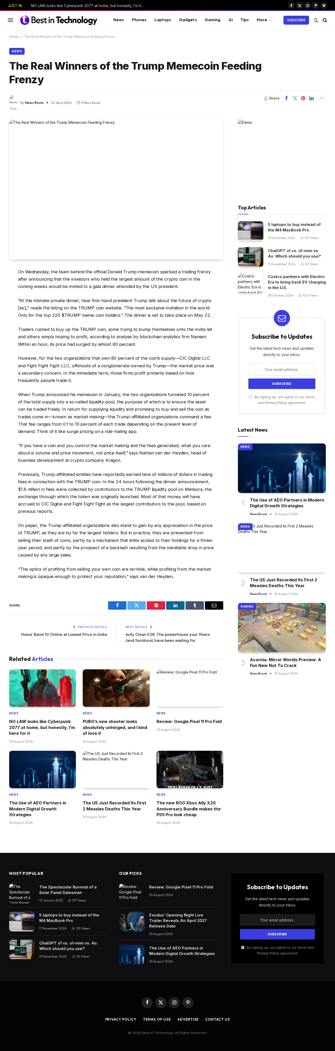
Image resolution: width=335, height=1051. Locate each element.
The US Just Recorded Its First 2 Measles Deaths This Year (114, 805)
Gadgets (188, 19)
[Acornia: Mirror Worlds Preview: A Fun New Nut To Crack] (282, 627)
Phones (139, 19)
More (262, 19)
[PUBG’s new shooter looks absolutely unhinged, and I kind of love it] (116, 688)
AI (230, 19)
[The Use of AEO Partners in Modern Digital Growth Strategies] (42, 769)
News (118, 19)
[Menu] (10, 20)
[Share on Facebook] (286, 98)
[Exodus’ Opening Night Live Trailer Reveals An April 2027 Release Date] (131, 921)
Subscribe (296, 20)
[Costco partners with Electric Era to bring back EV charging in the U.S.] (250, 283)
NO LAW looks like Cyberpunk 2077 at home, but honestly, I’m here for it (90, 5)
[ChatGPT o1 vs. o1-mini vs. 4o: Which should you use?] (250, 257)
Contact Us (217, 1019)
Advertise (188, 1019)
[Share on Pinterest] (303, 98)
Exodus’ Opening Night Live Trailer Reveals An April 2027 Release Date (178, 920)
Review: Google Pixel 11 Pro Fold (189, 721)
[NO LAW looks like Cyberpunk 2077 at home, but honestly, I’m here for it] (42, 688)
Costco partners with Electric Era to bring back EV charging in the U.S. (297, 282)
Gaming (213, 19)
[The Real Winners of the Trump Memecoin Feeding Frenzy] (116, 190)
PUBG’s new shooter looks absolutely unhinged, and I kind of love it (115, 727)
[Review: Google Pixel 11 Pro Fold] (190, 688)
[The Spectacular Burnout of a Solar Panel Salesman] (22, 893)
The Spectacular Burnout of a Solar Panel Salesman (68, 890)
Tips (245, 19)
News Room (34, 103)
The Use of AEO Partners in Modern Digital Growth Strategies (37, 808)
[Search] (324, 20)
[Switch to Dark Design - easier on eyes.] (316, 20)
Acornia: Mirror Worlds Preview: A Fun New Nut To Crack (285, 662)
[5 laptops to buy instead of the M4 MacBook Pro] (250, 231)
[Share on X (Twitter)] (295, 98)
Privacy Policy (276, 403)
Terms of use (157, 1019)
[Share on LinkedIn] (311, 98)
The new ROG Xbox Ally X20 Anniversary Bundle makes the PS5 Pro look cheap (189, 808)
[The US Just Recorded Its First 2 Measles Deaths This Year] (116, 769)
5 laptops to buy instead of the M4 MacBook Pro (294, 227)
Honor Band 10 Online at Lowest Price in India (64, 634)
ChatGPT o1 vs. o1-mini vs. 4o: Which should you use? (294, 253)
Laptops (162, 19)
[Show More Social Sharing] (321, 98)
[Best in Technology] (58, 20)
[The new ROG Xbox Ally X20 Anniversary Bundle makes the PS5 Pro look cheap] (190, 769)
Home (14, 36)
